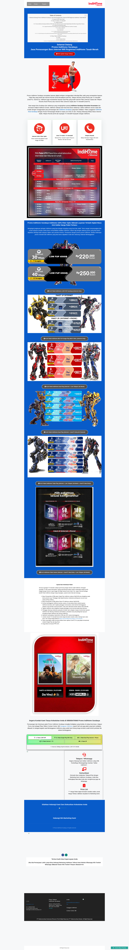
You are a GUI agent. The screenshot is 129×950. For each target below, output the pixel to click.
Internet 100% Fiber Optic (59, 19)
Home (29, 4)
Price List (61, 30)
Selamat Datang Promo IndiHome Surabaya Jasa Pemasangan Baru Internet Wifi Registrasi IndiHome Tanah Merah (58, 17)
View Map (50, 908)
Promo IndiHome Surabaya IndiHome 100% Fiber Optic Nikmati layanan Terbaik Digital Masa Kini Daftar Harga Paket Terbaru (60, 23)
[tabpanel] (64, 747)
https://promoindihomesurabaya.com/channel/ (71, 618)
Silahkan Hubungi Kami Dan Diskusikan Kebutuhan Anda (62, 31)
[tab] (40, 738)
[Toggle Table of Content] (84, 15)
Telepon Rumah (59, 22)
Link (61, 34)
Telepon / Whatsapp (61, 27)
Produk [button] (36, 4)
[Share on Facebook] (62, 855)
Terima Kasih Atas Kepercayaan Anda (62, 32)
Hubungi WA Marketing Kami (64, 818)
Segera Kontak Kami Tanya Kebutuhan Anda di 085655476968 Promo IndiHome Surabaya (61, 26)
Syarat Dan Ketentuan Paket (60, 25)
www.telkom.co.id (30, 904)
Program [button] (44, 4)
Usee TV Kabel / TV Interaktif (59, 20)
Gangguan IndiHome (66, 726)
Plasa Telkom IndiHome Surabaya (59, 36)
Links (59, 37)
